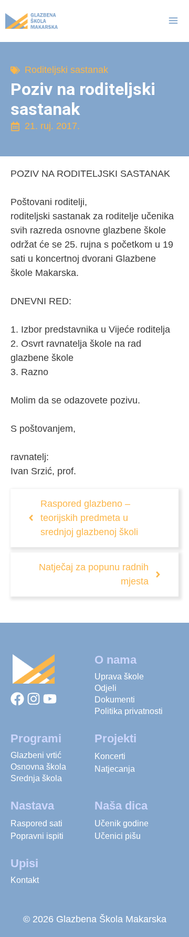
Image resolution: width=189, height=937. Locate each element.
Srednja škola (36, 778)
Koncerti (109, 756)
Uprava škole (119, 676)
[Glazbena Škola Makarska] (31, 21)
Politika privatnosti (128, 711)
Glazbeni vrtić (35, 755)
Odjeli (105, 688)
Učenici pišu (117, 836)
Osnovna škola (38, 766)
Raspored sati (36, 823)
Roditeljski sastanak (66, 70)
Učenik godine (121, 823)
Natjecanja (114, 768)
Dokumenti (114, 699)
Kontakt (24, 880)
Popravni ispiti (37, 836)
